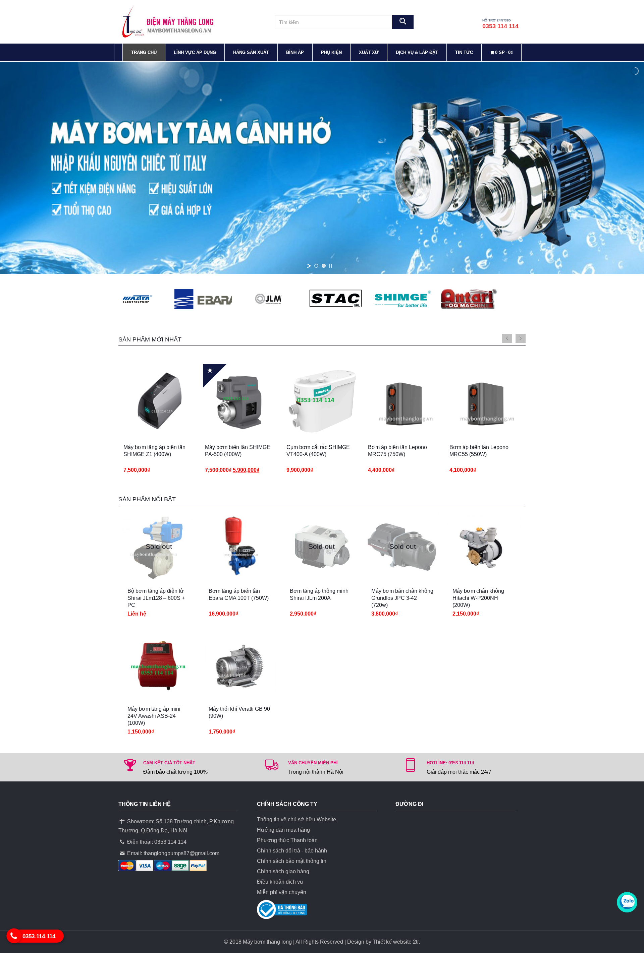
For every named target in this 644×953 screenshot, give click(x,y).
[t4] (304, 299)
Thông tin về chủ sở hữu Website (296, 819)
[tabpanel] (159, 422)
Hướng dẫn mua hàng (283, 830)
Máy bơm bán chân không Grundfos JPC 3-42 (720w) (402, 598)
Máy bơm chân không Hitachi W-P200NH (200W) (478, 598)
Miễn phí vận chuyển (281, 892)
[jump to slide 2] (324, 266)
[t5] (437, 299)
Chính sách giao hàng (283, 871)
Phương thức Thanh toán (287, 840)
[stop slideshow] (330, 266)
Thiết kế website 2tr (396, 942)
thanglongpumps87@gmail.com (181, 853)
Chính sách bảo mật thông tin (291, 861)
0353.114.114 (38, 936)
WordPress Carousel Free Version (237, 303)
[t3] (171, 299)
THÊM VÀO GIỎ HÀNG (147, 443)
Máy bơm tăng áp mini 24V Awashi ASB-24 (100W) (153, 716)
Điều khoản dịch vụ (280, 882)
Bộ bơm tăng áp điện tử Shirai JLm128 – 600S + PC (156, 598)
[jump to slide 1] (316, 266)
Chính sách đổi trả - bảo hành (292, 850)
